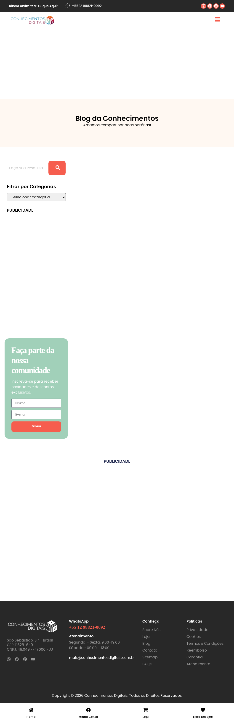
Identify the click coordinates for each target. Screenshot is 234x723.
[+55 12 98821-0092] (67, 6)
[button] (217, 20)
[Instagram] (203, 5)
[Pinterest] (215, 5)
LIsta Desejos (203, 716)
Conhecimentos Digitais (106, 695)
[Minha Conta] (88, 710)
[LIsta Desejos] (203, 710)
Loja (146, 716)
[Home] (31, 710)
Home (31, 716)
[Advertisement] (117, 63)
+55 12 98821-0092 (87, 6)
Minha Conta (88, 716)
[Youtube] (222, 5)
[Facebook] (209, 5)
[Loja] (145, 710)
